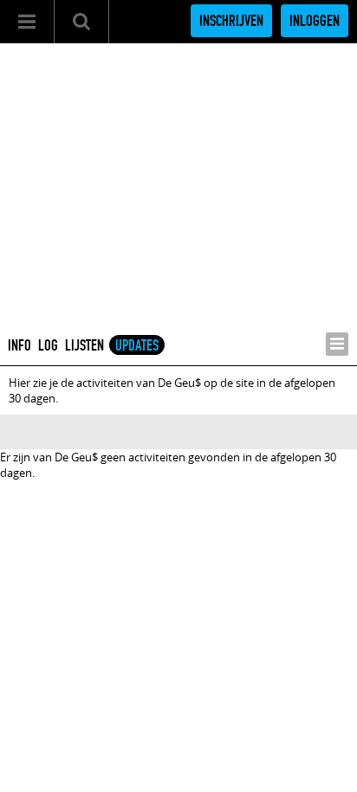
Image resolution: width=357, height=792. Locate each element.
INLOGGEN (314, 20)
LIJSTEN (84, 345)
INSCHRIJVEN (231, 20)
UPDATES (137, 345)
